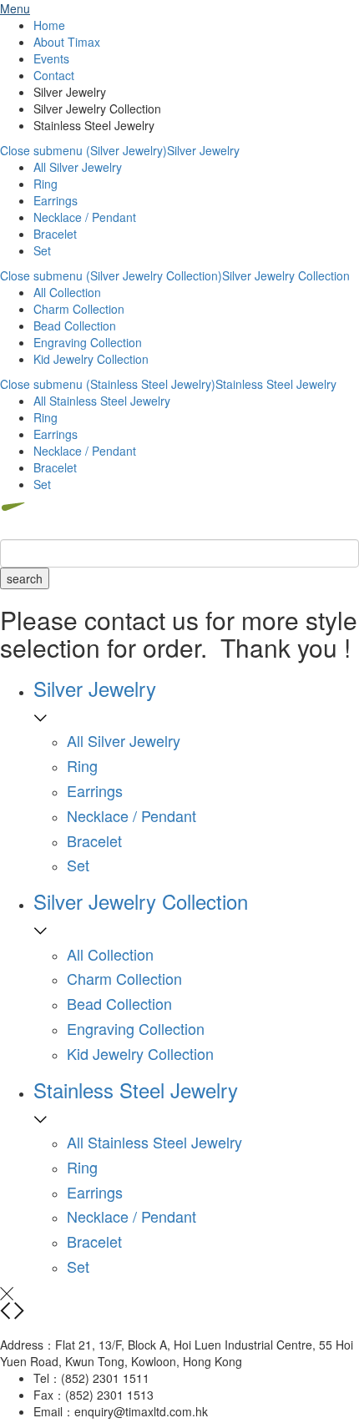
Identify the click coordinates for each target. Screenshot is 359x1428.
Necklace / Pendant (84, 217)
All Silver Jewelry (77, 167)
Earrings (55, 200)
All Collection (67, 292)
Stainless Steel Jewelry (275, 384)
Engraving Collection (87, 342)
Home (49, 25)
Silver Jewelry (203, 150)
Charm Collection (78, 308)
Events (51, 58)
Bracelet (55, 233)
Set (42, 250)
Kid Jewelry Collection (91, 359)
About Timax (66, 41)
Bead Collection (74, 325)
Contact (53, 75)
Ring (45, 183)
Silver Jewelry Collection (286, 275)
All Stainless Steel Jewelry (101, 400)
